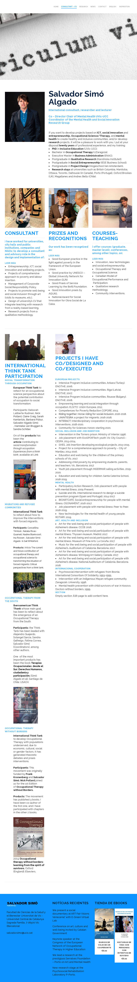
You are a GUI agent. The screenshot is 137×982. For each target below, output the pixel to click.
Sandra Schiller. (22, 429)
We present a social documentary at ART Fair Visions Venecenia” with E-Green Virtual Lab (70, 915)
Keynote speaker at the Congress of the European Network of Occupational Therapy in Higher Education (68, 944)
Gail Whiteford (31, 541)
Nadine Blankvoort (32, 534)
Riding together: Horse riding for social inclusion (86, 414)
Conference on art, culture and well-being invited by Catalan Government (70, 930)
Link (35, 454)
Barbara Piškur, (34, 419)
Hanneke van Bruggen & (29, 426)
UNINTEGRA (66, 417)
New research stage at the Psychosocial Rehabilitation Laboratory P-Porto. (68, 971)
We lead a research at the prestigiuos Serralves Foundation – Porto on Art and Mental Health (71, 958)
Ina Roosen (19, 538)
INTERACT (65, 421)
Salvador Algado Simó (25, 422)
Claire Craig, (30, 416)
